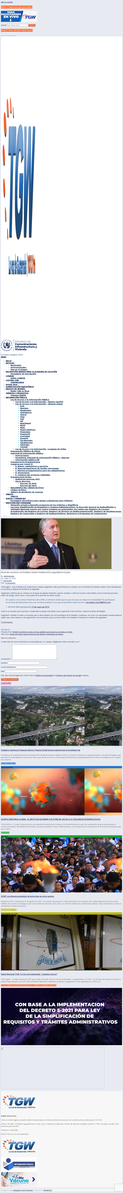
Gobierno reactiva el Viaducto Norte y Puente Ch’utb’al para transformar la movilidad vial (40, 750)
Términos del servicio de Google (68, 675)
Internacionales (7, 767)
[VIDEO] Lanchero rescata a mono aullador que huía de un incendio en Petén (42, 632)
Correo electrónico (8, 667)
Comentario (6, 659)
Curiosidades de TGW (9, 913)
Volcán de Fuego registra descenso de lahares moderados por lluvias (36, 634)
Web (2, 671)
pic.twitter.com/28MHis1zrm (98, 602)
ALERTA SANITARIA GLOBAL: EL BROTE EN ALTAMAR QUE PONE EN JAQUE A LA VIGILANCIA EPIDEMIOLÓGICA (50, 819)
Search (3, 25)
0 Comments (10, 583)
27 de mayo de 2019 (40, 607)
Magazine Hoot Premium (23, 1190)
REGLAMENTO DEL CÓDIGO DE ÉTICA (27, 488)
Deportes (4, 836)
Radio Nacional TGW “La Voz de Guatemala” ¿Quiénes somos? (29, 974)
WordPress (47, 1190)
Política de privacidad (44, 675)
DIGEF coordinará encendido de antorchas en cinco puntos (27, 896)
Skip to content (7, 2)
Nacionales (7, 581)
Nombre (4, 663)
